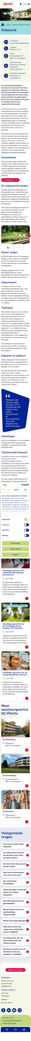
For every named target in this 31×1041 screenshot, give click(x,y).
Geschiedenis (9, 180)
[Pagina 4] (14, 247)
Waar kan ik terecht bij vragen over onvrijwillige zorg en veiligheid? (13, 929)
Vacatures (4, 993)
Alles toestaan (15, 543)
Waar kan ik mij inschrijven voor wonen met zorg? (13, 873)
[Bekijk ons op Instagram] (20, 1010)
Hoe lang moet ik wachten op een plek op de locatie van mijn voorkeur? (13, 855)
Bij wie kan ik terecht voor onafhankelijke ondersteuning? (13, 912)
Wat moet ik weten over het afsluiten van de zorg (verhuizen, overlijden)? (14, 951)
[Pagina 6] (18, 247)
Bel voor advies (6, 1003)
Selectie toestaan (15, 549)
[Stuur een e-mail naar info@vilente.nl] (24, 1029)
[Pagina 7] (21, 247)
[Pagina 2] (10, 247)
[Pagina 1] (8, 247)
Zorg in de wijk (6, 984)
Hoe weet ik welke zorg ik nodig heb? (13, 845)
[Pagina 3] (12, 247)
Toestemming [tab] (6, 489)
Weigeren (15, 554)
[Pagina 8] (23, 247)
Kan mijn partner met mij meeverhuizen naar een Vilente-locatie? (13, 940)
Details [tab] (16, 489)
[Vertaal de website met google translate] (29, 3)
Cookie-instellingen (9, 1023)
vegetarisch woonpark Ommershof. (13, 152)
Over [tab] (25, 489)
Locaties (8, 25)
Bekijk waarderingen (15, 970)
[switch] (26, 524)
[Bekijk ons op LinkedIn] (9, 1010)
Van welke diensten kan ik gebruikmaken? (13, 902)
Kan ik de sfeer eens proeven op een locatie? (14, 865)
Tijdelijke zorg (6, 986)
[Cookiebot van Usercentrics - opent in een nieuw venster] (22, 485)
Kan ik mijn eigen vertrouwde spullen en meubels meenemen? (14, 892)
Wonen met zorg (7, 981)
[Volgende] (29, 235)
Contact (4, 999)
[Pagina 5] (16, 247)
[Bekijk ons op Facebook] (3, 1010)
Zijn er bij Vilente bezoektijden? (10, 882)
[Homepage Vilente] (7, 4)
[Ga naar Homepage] (2, 24)
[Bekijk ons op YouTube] (14, 1010)
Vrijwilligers (5, 996)
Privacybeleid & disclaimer (12, 1020)
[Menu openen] (15, 1029)
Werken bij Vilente (8, 990)
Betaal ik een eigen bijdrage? (14, 921)
